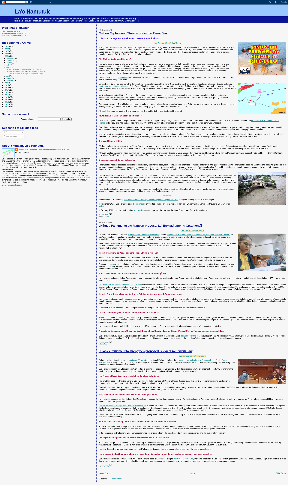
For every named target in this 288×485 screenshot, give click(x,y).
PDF (164, 204)
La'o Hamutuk (32, 11)
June (8, 67)
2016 (7, 92)
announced (123, 77)
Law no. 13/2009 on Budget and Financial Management (122, 406)
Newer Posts (104, 473)
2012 (7, 102)
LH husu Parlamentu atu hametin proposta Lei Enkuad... (26, 71)
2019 (7, 85)
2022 (7, 54)
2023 (7, 51)
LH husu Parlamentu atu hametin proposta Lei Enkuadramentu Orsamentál (150, 225)
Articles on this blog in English (14, 35)
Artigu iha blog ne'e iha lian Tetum (16, 33)
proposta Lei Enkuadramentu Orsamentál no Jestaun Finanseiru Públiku (198, 235)
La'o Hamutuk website (11, 31)
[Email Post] (110, 214)
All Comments (11, 137)
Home (192, 473)
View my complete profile (12, 185)
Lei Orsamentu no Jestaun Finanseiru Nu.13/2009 (120, 285)
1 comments (103, 342)
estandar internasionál (190, 336)
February (10, 80)
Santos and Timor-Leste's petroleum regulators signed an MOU (151, 200)
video (101, 206)
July (8, 65)
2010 (7, 107)
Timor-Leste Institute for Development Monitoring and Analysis (43, 149)
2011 (7, 104)
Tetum (106, 344)
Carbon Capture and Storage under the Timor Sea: (133, 33)
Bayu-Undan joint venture (148, 47)
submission (139, 210)
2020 (7, 83)
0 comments (103, 214)
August (9, 63)
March (9, 78)
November (10, 58)
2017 (7, 90)
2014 (7, 97)
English (106, 216)
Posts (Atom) (116, 479)
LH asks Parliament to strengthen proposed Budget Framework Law (145, 351)
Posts (7, 132)
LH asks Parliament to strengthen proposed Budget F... (26, 74)
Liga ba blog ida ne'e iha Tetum (192, 356)
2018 (7, 88)
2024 (7, 49)
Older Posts (281, 473)
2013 (7, 100)
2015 (7, 95)
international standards (183, 459)
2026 (7, 46)
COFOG (110, 266)
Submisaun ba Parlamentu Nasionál (143, 235)
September (10, 60)
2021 (7, 56)
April (8, 76)
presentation (140, 204)
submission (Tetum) (136, 360)
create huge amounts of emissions (114, 86)
